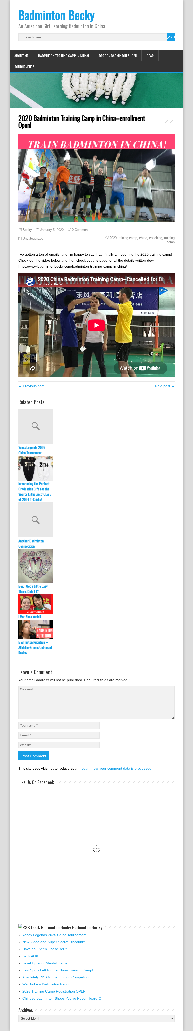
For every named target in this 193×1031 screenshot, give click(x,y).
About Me (21, 55)
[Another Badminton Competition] (96, 520)
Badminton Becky (56, 15)
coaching (155, 238)
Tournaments (24, 66)
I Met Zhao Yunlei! (29, 616)
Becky (27, 230)
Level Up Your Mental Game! (45, 963)
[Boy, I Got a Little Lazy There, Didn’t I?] (96, 566)
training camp (169, 240)
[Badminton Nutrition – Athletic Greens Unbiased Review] (96, 629)
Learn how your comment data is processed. (116, 768)
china (143, 238)
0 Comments (81, 230)
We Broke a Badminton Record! (47, 984)
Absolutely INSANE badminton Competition (56, 977)
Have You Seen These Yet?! (44, 949)
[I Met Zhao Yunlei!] (96, 604)
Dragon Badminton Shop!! (118, 55)
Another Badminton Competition (31, 543)
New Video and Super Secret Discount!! (53, 942)
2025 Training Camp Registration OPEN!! (55, 991)
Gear (150, 55)
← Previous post (31, 386)
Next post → (165, 386)
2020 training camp (123, 238)
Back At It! (30, 956)
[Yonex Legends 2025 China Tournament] (96, 427)
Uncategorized (33, 238)
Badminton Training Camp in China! (63, 55)
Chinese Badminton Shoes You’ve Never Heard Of (62, 998)
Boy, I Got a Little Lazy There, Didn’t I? (32, 588)
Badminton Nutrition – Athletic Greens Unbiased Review (35, 647)
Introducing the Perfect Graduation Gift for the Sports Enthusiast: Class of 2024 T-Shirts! (34, 491)
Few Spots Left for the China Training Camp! (57, 970)
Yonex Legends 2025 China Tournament (31, 450)
